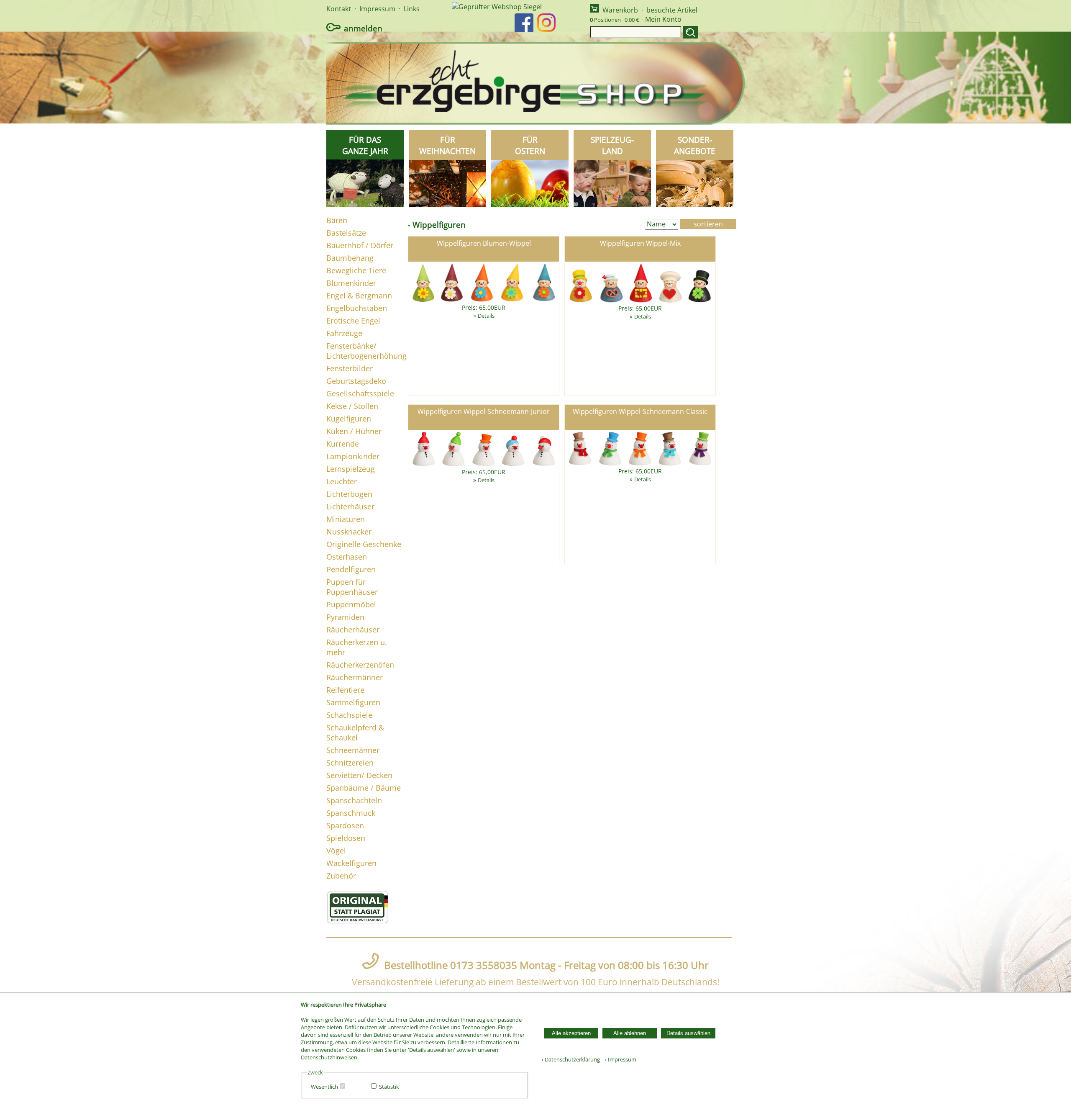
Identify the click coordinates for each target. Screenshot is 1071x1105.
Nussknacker (349, 532)
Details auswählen (688, 1033)
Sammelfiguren (353, 702)
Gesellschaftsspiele (360, 393)
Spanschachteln (354, 800)
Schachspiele (349, 715)
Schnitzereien (350, 763)
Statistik (389, 1086)
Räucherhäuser (352, 629)
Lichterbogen (349, 494)
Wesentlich (324, 1086)
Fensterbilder (349, 368)
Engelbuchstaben (356, 308)
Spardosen (345, 825)
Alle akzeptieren (571, 1033)
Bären (336, 220)
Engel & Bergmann (359, 295)
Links (412, 8)
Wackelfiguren (351, 863)
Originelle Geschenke (363, 544)
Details (486, 315)
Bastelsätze (346, 233)
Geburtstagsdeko (356, 381)
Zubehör (341, 876)
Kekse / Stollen (352, 406)
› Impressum (618, 1059)
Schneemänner (352, 750)
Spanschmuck (350, 813)
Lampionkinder (352, 456)
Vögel (336, 850)
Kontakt (338, 8)
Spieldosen (345, 838)
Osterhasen (346, 557)
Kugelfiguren (348, 419)
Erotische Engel (353, 321)
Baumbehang (350, 258)
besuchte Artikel (671, 10)
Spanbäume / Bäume (363, 788)
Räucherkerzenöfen (360, 665)
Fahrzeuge (344, 333)
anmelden (363, 28)
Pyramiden (345, 617)
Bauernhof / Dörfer (359, 245)
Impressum (377, 8)
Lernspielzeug (350, 469)
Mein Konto (663, 19)
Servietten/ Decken (359, 775)
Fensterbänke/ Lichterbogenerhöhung (366, 351)
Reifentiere (345, 690)
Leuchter (341, 481)
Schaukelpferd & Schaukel (355, 732)
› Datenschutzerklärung (571, 1059)
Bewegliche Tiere (356, 270)
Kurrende (342, 444)
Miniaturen (345, 519)
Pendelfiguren (351, 569)
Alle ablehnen (629, 1033)
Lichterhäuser (350, 506)
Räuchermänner (354, 677)
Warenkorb (620, 10)
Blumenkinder (351, 283)
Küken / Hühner (354, 431)
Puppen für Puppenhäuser (352, 587)
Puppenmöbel (351, 604)
